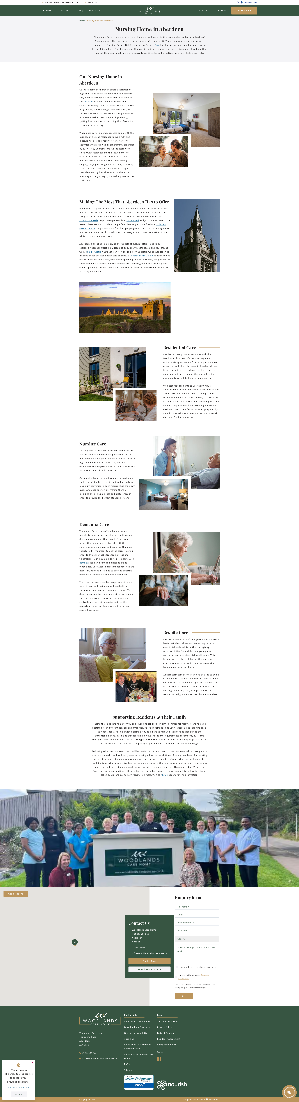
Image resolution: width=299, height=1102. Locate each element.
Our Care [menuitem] (64, 10)
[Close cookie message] (32, 1063)
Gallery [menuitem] (80, 10)
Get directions (15, 893)
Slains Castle (94, 251)
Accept (18, 1094)
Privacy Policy (180, 988)
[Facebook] (159, 1060)
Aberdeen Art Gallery (142, 255)
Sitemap (128, 1070)
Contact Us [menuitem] (221, 10)
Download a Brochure (149, 969)
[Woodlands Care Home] (149, 10)
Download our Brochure (137, 1027)
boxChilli (215, 1099)
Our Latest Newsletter (136, 1033)
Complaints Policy (166, 1044)
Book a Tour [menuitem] (244, 10)
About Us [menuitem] (203, 10)
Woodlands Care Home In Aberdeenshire (137, 1046)
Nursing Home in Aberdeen (100, 20)
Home (82, 20)
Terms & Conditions (168, 1021)
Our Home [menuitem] (47, 10)
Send (184, 996)
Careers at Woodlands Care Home (138, 1056)
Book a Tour (149, 961)
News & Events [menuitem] (96, 10)
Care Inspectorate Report (138, 1021)
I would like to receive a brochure (198, 967)
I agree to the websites (193, 977)
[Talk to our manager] (289, 1092)
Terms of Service (195, 988)
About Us (129, 1038)
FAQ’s (127, 1064)
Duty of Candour (166, 1033)
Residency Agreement (168, 1038)
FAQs (165, 774)
